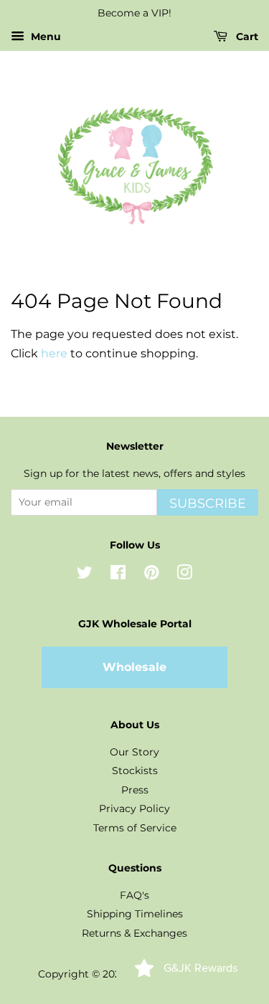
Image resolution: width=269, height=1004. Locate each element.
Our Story (134, 752)
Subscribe (207, 503)
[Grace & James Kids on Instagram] (184, 575)
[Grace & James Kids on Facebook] (118, 575)
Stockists (135, 770)
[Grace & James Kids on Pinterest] (151, 575)
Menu (44, 36)
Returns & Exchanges (134, 933)
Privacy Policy (134, 808)
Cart (245, 36)
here (54, 353)
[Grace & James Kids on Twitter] (85, 575)
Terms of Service (134, 828)
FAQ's (134, 895)
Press (134, 790)
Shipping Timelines (135, 913)
